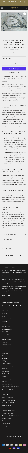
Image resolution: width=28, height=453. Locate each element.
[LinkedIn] (20, 305)
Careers (4, 337)
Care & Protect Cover (7, 418)
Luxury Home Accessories (8, 366)
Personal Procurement (7, 413)
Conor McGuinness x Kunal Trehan (10, 386)
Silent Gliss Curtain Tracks (8, 410)
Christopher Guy (6, 374)
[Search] (23, 8)
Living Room (5, 353)
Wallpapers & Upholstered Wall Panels (11, 415)
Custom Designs (6, 423)
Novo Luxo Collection (7, 384)
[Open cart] (26, 8)
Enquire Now (6, 248)
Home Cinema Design (7, 405)
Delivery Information (10, 244)
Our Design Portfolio (7, 426)
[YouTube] (16, 305)
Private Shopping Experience (9, 400)
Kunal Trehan (5, 324)
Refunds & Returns (6, 332)
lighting (14, 270)
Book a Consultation (7, 319)
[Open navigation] (2, 8)
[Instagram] (9, 305)
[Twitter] (6, 305)
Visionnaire (4, 368)
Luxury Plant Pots (6, 363)
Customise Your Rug (9, 234)
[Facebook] (2, 305)
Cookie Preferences (6, 344)
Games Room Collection (8, 389)
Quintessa (4, 381)
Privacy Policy (5, 342)
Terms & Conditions (6, 339)
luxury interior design (21, 272)
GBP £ (13, 432)
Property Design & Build (8, 403)
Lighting (4, 361)
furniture (10, 270)
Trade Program (5, 421)
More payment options (14, 72)
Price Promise (5, 334)
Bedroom (4, 356)
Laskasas (4, 376)
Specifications (7, 239)
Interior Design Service (7, 397)
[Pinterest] (13, 305)
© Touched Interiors (14, 436)
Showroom (4, 321)
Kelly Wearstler (5, 371)
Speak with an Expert (7, 314)
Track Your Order (6, 326)
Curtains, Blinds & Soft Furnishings (10, 408)
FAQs (3, 316)
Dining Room (5, 358)
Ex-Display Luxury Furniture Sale (10, 379)
